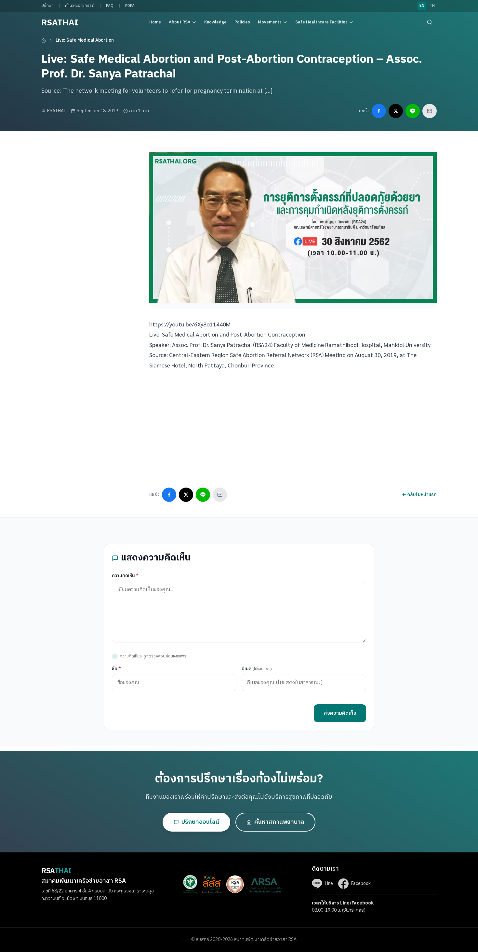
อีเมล (257, 668)
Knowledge (215, 22)
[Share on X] (396, 111)
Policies (242, 22)
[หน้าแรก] (43, 40)
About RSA (180, 22)
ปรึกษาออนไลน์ (200, 822)
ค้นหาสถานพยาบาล (279, 822)
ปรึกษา (47, 6)
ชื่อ (116, 668)
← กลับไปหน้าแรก (419, 494)
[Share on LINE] (412, 111)
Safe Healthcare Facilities (321, 22)
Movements (270, 22)
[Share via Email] (429, 111)
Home (155, 22)
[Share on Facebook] (379, 111)
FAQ (109, 6)
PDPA (130, 6)
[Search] (429, 22)
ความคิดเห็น (125, 575)
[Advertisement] (90, 187)
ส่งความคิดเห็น (340, 713)
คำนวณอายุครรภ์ (79, 6)
